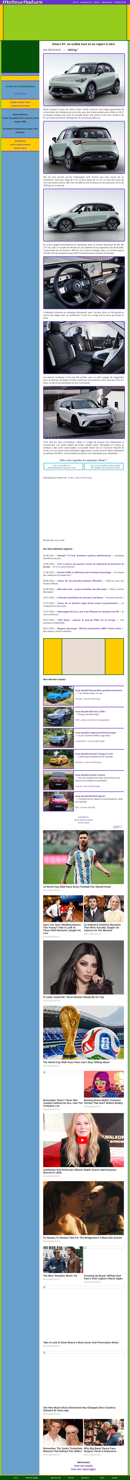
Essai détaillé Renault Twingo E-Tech (94, 753)
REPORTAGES (107, 2)
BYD (77, 720)
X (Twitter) (20, 93)
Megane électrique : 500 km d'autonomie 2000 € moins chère (89, 628)
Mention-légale (32, 1478)
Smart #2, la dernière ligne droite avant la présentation (88, 603)
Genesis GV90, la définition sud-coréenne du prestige (84, 572)
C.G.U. (16, 1478)
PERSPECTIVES (120, 2)
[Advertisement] (65, 22)
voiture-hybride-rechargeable (95, 720)
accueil (114, 1478)
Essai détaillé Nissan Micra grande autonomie (98, 690)
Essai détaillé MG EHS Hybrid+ (90, 796)
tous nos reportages (83, 1469)
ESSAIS (97, 2)
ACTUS (75, 2)
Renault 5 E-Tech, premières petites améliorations (84, 555)
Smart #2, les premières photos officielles (80, 580)
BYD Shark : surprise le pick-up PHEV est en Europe (86, 620)
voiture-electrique (83, 477)
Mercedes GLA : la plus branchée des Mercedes (82, 589)
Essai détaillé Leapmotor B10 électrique (95, 732)
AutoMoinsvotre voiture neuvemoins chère (20, 144)
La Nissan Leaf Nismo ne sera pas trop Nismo (80, 597)
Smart (71, 477)
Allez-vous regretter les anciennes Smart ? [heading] (83, 460)
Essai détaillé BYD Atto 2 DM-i (90, 711)
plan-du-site (56, 1478)
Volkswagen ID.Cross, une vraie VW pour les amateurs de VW (88, 611)
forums (71, 1478)
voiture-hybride (87, 807)
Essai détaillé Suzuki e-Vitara (90, 775)
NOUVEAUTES (86, 2)
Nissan (78, 698)
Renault (79, 762)
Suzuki (78, 786)
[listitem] (63, 466)
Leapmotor (80, 741)
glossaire (85, 1478)
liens (102, 1478)
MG (77, 807)
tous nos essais (83, 1465)
